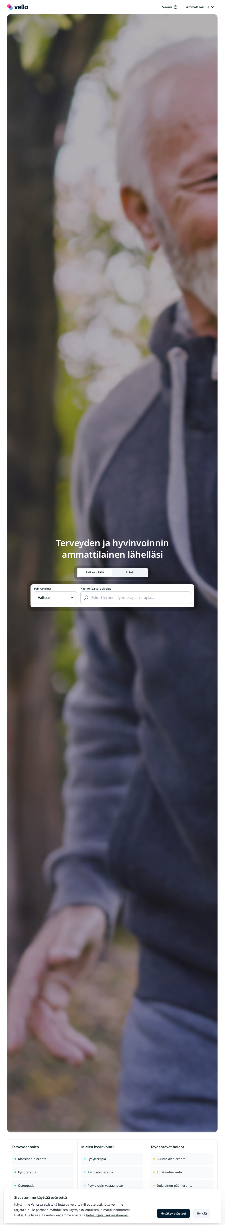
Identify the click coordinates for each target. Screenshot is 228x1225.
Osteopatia (26, 1185)
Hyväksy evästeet (173, 1213)
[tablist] (112, 572)
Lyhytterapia (97, 1159)
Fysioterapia (27, 1172)
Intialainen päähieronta (174, 1185)
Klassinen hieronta (32, 1159)
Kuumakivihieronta (171, 1159)
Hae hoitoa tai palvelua (96, 588)
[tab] (95, 572)
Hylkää (202, 1213)
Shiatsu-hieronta (169, 1172)
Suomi (167, 7)
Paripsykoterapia (100, 1172)
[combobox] (135, 597)
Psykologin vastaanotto (105, 1185)
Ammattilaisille (197, 7)
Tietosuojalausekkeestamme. (107, 1215)
